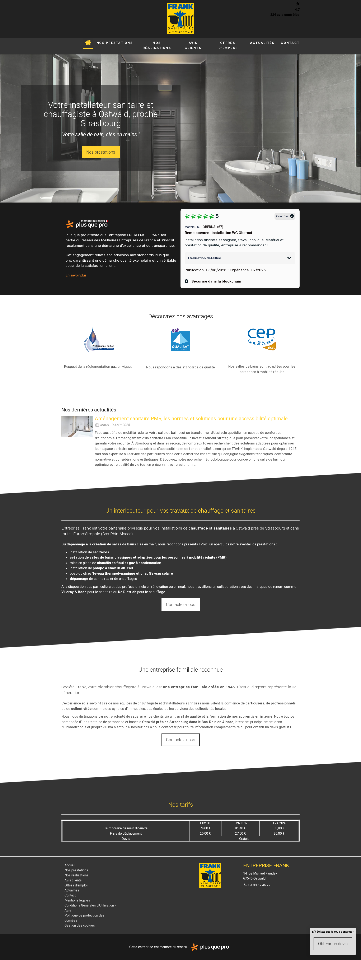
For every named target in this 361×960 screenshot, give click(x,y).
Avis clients (193, 45)
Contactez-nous (180, 604)
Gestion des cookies (80, 925)
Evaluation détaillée (204, 258)
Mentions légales (77, 900)
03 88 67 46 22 (259, 885)
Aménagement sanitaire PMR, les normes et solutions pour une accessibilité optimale (191, 418)
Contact (290, 43)
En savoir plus (76, 275)
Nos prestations (115, 43)
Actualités (262, 43)
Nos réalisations (157, 45)
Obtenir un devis (333, 943)
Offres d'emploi (228, 45)
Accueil (88, 43)
